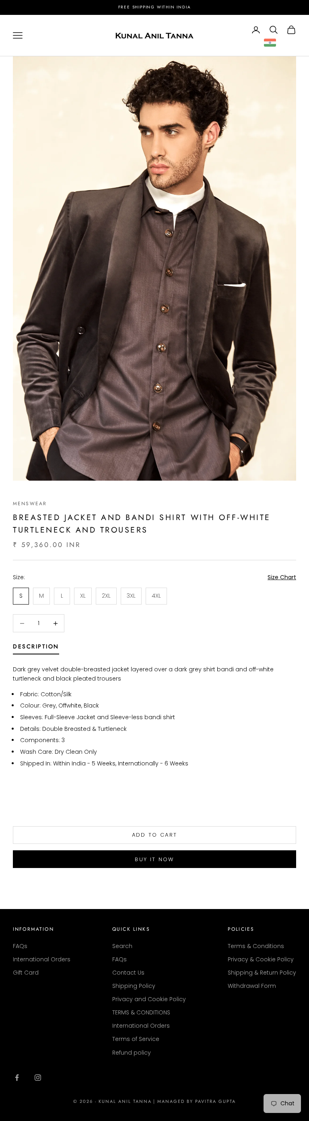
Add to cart (154, 835)
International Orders (41, 959)
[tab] (36, 648)
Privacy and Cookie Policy (149, 999)
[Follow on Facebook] (17, 1078)
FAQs (20, 946)
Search (122, 946)
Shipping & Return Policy (262, 973)
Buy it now (154, 859)
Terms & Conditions (256, 946)
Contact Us (128, 973)
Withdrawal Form (252, 986)
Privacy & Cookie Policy (261, 959)
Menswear (30, 503)
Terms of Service (135, 1039)
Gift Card (26, 973)
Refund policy (131, 1053)
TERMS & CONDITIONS (141, 1012)
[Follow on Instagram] (38, 1078)
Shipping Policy (133, 986)
